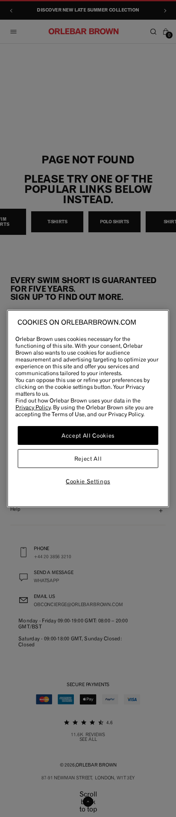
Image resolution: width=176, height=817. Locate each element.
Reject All (88, 458)
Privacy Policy (32, 407)
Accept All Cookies (88, 435)
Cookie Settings (88, 481)
